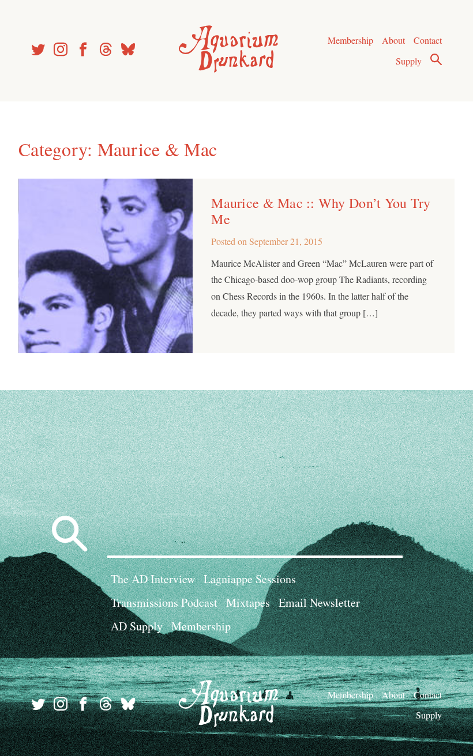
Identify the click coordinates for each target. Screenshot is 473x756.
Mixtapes (248, 602)
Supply (409, 61)
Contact (428, 40)
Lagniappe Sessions (250, 579)
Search (436, 59)
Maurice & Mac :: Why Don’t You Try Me (320, 211)
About (393, 40)
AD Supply (137, 626)
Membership (350, 40)
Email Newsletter (319, 602)
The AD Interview (153, 579)
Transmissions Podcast (164, 602)
